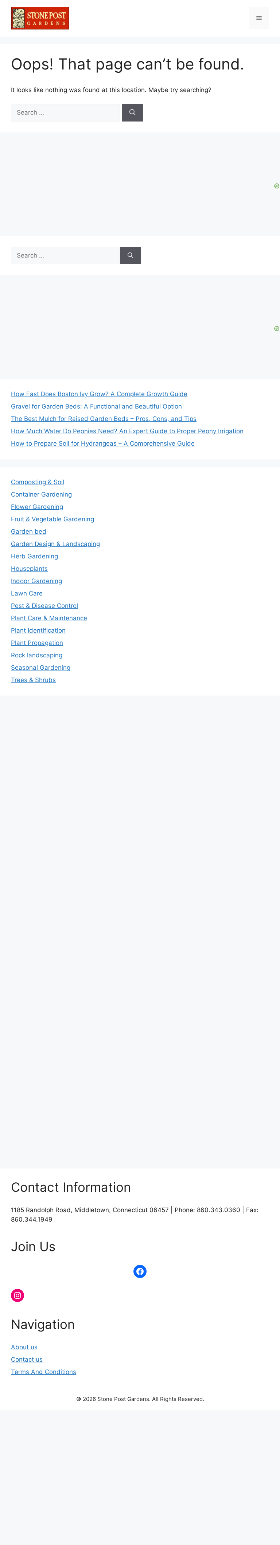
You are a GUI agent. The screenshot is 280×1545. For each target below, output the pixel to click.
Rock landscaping (36, 655)
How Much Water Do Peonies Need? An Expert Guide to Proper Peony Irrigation (127, 431)
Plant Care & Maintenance (49, 618)
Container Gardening (41, 494)
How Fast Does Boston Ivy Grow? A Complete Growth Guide (99, 394)
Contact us (27, 1359)
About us (24, 1347)
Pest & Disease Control (44, 605)
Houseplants (29, 568)
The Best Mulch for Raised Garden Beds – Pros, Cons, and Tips (104, 418)
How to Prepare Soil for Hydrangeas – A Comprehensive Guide (103, 443)
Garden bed (28, 531)
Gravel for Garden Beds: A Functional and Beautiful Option (96, 406)
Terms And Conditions (43, 1371)
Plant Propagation (37, 642)
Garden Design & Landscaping (55, 543)
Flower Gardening (37, 506)
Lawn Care (27, 593)
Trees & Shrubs (33, 680)
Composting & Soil (37, 482)
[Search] (132, 113)
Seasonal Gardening (40, 667)
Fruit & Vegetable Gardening (52, 519)
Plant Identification (38, 630)
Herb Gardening (34, 556)
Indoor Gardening (36, 581)
